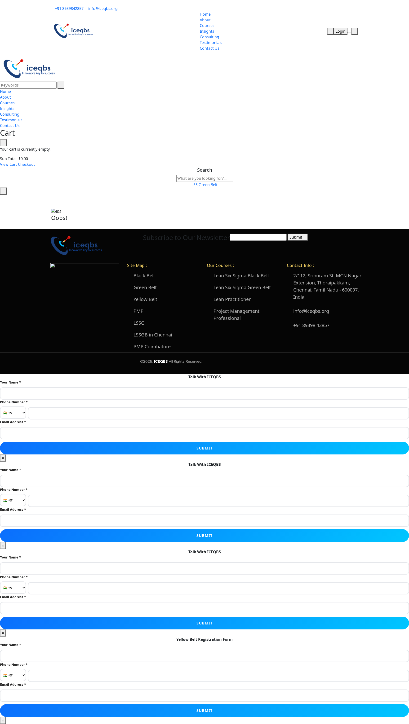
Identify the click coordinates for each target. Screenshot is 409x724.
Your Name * (10, 382)
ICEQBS (161, 361)
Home (205, 14)
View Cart (8, 164)
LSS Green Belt (204, 184)
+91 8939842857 (69, 8)
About (205, 19)
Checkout (26, 164)
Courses (207, 25)
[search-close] (3, 191)
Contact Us (209, 48)
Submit (296, 237)
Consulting (209, 36)
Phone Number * (14, 402)
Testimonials (211, 42)
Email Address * (13, 422)
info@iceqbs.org (102, 8)
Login (341, 31)
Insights (207, 31)
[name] (73, 30)
